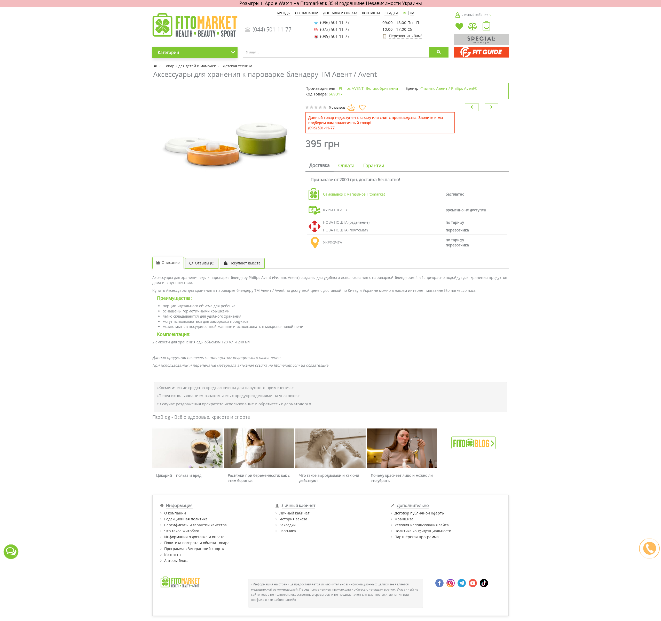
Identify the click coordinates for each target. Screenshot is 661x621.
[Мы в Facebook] (439, 582)
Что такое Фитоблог (181, 530)
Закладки (287, 524)
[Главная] (156, 65)
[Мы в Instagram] (450, 582)
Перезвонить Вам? (405, 35)
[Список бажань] (459, 27)
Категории (168, 52)
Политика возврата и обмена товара (197, 542)
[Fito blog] (473, 442)
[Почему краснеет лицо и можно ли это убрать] (402, 448)
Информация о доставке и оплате (194, 536)
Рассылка (287, 530)
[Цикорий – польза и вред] (187, 448)
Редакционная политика (186, 519)
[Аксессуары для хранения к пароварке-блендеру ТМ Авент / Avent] (225, 147)
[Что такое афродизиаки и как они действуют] (330, 448)
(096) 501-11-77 (334, 22)
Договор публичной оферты (420, 513)
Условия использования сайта (422, 524)
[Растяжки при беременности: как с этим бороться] (259, 448)
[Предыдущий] (471, 107)
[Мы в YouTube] (473, 582)
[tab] (319, 165)
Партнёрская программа (417, 536)
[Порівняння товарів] (473, 27)
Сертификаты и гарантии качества (195, 524)
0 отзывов (337, 107)
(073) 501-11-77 (334, 29)
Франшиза (404, 519)
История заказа (293, 519)
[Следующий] (491, 107)
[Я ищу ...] (438, 52)
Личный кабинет (294, 513)
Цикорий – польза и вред (178, 475)
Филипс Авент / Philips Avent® (448, 88)
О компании (175, 513)
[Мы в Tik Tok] (484, 582)
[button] (486, 27)
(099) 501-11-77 (334, 36)
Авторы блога (176, 560)
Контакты (172, 554)
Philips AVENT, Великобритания (368, 88)
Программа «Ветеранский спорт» (194, 548)
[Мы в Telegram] (462, 582)
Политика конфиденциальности (423, 530)
